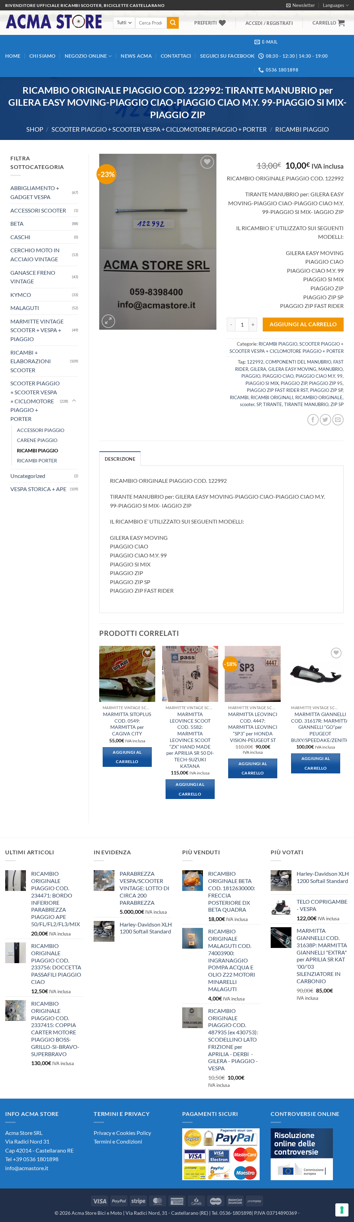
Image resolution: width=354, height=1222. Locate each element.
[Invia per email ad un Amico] (338, 419)
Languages (333, 5)
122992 (255, 362)
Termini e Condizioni (118, 1141)
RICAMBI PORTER (37, 460)
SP (259, 404)
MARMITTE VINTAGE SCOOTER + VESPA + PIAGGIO (37, 330)
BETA (17, 223)
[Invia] (173, 23)
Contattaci (176, 56)
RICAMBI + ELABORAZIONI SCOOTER (30, 361)
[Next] (343, 728)
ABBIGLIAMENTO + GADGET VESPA (34, 192)
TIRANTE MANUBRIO (306, 404)
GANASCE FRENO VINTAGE (32, 277)
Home (12, 56)
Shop (34, 129)
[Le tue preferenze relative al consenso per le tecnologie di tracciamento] (341, 1209)
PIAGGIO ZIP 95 (326, 383)
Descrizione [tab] (120, 459)
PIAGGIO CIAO (278, 376)
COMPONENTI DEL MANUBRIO (298, 362)
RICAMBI (239, 397)
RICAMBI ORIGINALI (272, 397)
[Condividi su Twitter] (325, 419)
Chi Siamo (42, 56)
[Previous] (99, 728)
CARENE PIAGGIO (37, 440)
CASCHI (20, 237)
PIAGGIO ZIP (294, 383)
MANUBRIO (330, 369)
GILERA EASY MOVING (292, 369)
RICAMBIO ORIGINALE (319, 397)
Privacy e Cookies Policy (122, 1132)
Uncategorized (27, 475)
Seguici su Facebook (227, 56)
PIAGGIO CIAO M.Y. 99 (319, 376)
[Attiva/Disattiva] (74, 401)
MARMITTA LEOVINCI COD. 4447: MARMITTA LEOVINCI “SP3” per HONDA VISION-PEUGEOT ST (252, 727)
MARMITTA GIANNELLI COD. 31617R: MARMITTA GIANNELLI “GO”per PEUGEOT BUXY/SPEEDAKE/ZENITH (320, 727)
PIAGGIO (250, 376)
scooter (247, 404)
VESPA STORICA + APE (38, 489)
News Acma (136, 56)
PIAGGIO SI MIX (262, 383)
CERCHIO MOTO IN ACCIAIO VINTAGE (34, 254)
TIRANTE (272, 404)
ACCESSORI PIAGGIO (40, 430)
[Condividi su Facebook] (313, 419)
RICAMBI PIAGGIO (302, 129)
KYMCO (20, 294)
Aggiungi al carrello (303, 324)
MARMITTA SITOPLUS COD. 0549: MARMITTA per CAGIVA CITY (127, 723)
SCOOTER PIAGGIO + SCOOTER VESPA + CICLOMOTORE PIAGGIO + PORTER (159, 129)
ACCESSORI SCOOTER (38, 210)
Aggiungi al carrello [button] (127, 757)
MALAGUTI (24, 307)
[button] (300, 5)
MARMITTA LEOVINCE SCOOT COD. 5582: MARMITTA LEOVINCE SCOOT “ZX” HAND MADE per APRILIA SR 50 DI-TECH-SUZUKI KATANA (190, 740)
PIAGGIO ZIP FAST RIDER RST (277, 390)
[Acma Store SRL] (54, 22)
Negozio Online (86, 56)
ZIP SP (337, 404)
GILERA (258, 369)
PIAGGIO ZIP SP (326, 390)
